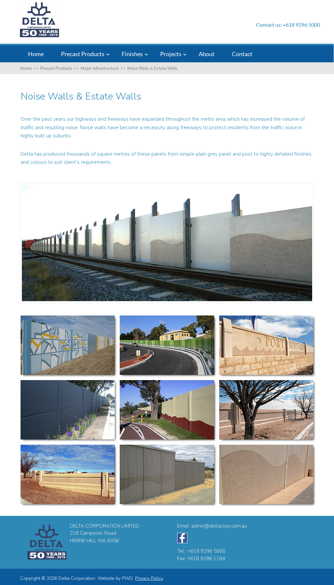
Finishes (132, 53)
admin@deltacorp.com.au (219, 526)
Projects (170, 53)
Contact (242, 53)
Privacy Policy (149, 578)
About (207, 53)
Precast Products (82, 53)
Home (36, 53)
